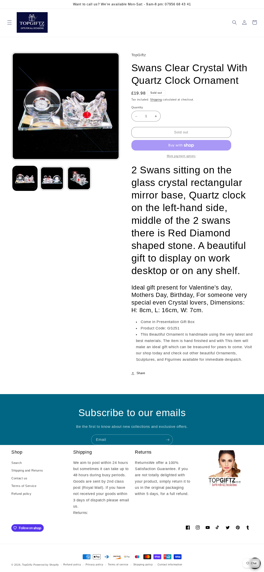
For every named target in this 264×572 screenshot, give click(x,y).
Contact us (19, 478)
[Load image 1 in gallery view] (25, 178)
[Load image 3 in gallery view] (79, 178)
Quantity (137, 107)
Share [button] (141, 373)
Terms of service (118, 564)
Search (16, 463)
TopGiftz (27, 564)
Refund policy (21, 493)
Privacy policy (94, 564)
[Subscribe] (168, 439)
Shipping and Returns (27, 470)
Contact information (170, 564)
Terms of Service (24, 486)
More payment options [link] (181, 156)
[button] (9, 22)
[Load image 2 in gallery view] (52, 178)
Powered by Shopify (46, 564)
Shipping (156, 99)
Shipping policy (143, 564)
